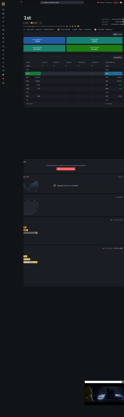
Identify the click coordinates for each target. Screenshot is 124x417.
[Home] (11, 4)
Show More (117, 57)
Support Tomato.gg (105, 2)
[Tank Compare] (11, 34)
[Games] (11, 71)
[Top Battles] (11, 46)
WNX (115, 34)
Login (116, 2)
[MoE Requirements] (11, 38)
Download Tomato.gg (67, 169)
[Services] (11, 10)
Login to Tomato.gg (27, 26)
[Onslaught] (11, 18)
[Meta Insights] (11, 54)
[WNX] (11, 14)
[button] (122, 382)
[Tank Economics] (11, 30)
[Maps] (11, 58)
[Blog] (11, 75)
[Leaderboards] (11, 62)
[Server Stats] (11, 50)
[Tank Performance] (11, 26)
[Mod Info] (11, 83)
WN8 (120, 34)
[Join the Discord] (121, 2)
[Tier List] (11, 66)
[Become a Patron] (11, 79)
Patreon (68, 186)
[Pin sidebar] (21, 2)
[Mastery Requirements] (11, 42)
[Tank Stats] (11, 22)
